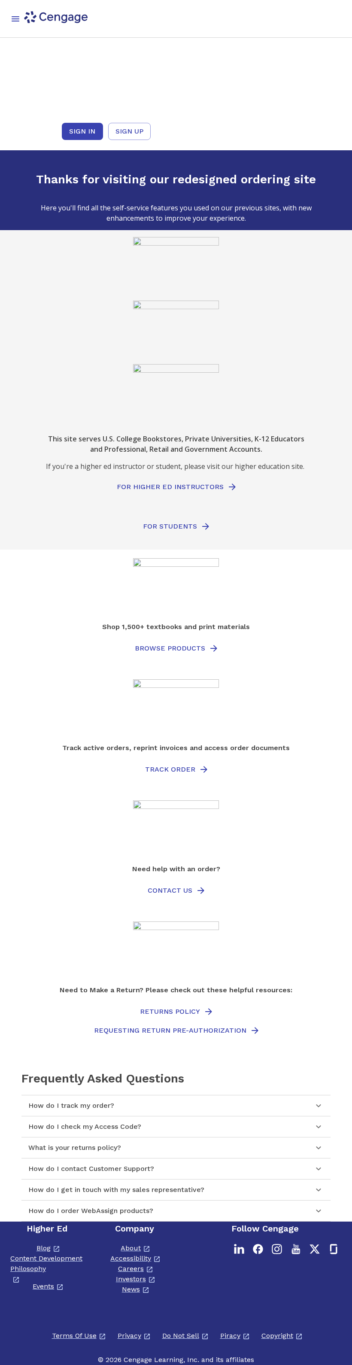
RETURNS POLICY (170, 1011)
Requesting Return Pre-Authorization (170, 1030)
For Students (170, 526)
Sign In (82, 131)
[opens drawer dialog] (15, 18)
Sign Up (129, 131)
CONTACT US (170, 890)
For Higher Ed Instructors (170, 487)
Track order (170, 769)
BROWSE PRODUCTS (170, 648)
